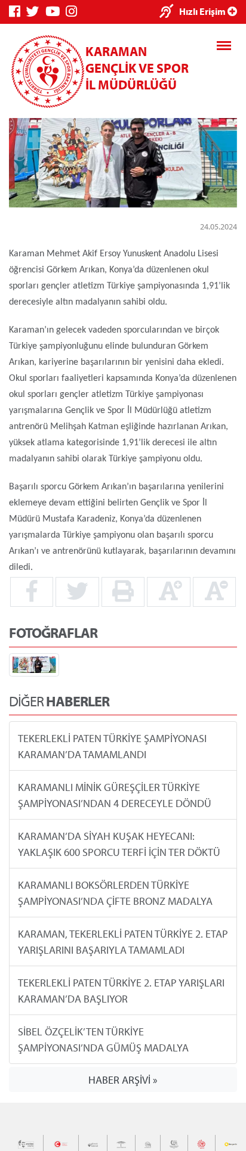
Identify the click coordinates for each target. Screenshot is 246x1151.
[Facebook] (17, 12)
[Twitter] (35, 12)
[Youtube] (55, 12)
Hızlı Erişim (203, 11)
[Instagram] (74, 12)
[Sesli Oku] (169, 12)
